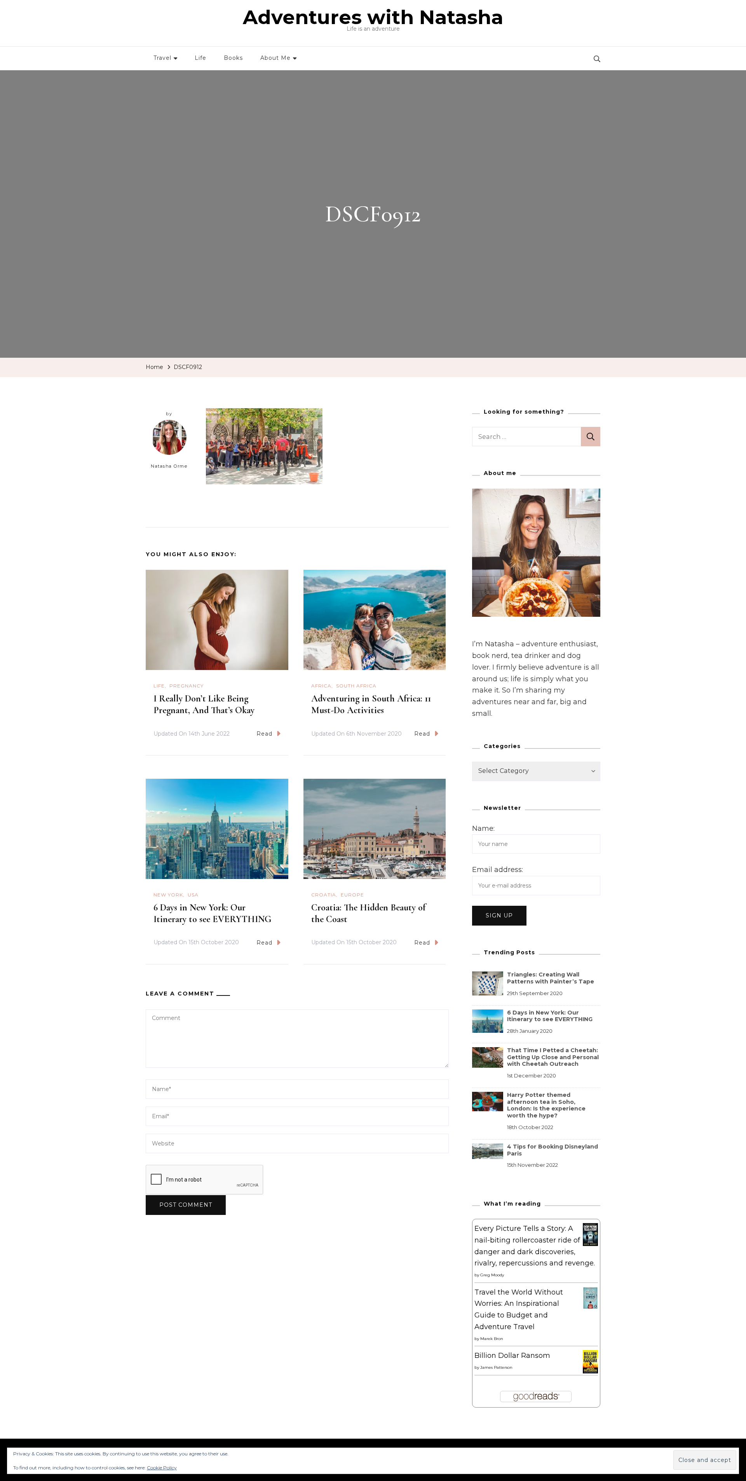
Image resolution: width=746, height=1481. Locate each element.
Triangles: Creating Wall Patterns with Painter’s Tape (550, 978)
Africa (321, 686)
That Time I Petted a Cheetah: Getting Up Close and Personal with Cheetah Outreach (553, 1057)
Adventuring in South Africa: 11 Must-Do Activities (371, 704)
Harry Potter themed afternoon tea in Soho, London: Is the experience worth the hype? (546, 1105)
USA (193, 895)
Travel (162, 57)
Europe (352, 895)
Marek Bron (491, 1338)
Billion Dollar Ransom (512, 1355)
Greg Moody (492, 1274)
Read (264, 733)
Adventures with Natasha (373, 17)
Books (233, 57)
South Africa (356, 686)
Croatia (323, 895)
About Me (275, 57)
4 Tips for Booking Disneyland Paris (552, 1150)
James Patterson (496, 1367)
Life (200, 57)
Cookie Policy (162, 1468)
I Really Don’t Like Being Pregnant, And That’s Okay (203, 704)
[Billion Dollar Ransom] (590, 1355)
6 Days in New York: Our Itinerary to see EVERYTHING (212, 913)
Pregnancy (186, 686)
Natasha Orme (169, 466)
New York (168, 895)
